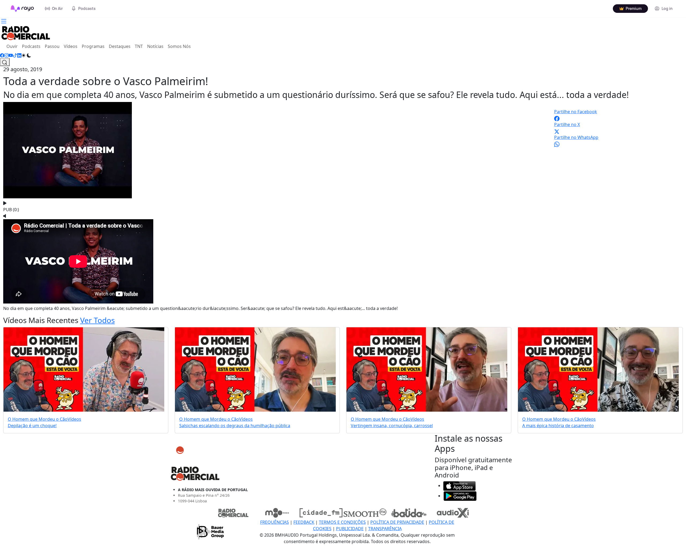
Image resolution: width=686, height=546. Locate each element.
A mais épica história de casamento (558, 426)
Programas (93, 46)
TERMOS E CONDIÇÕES (342, 522)
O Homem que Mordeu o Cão (38, 419)
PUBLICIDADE (350, 529)
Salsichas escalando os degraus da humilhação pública (234, 426)
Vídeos (70, 46)
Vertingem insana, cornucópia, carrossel (392, 426)
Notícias (155, 46)
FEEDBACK (303, 522)
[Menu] (4, 21)
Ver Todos (97, 320)
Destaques (120, 46)
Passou (52, 46)
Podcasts (31, 46)
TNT (139, 46)
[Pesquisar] (5, 62)
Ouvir (13, 46)
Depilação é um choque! (32, 426)
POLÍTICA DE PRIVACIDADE (397, 522)
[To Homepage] (22, 8)
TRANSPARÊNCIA (385, 529)
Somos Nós (179, 46)
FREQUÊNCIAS (274, 522)
